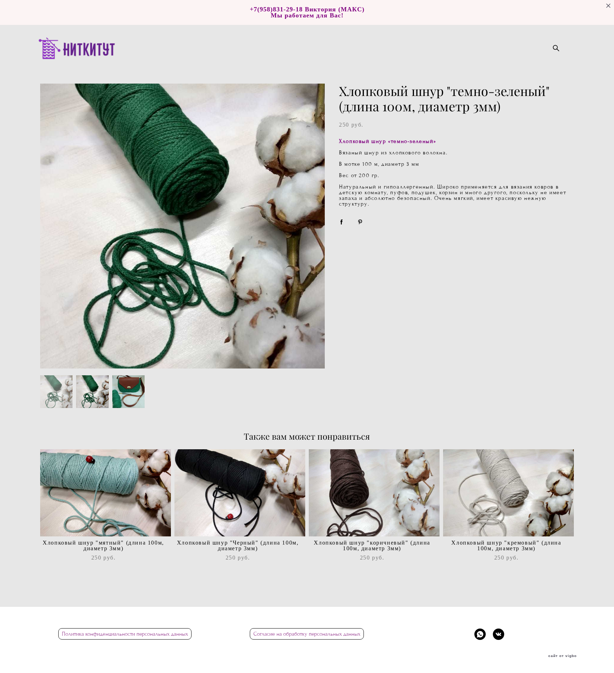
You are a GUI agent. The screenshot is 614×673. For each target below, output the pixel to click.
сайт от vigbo (562, 656)
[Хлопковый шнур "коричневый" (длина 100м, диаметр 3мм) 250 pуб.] (374, 492)
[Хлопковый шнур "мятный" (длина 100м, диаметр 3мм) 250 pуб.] (105, 492)
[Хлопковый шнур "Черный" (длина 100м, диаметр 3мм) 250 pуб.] (239, 492)
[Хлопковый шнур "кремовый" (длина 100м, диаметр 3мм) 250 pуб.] (508, 492)
